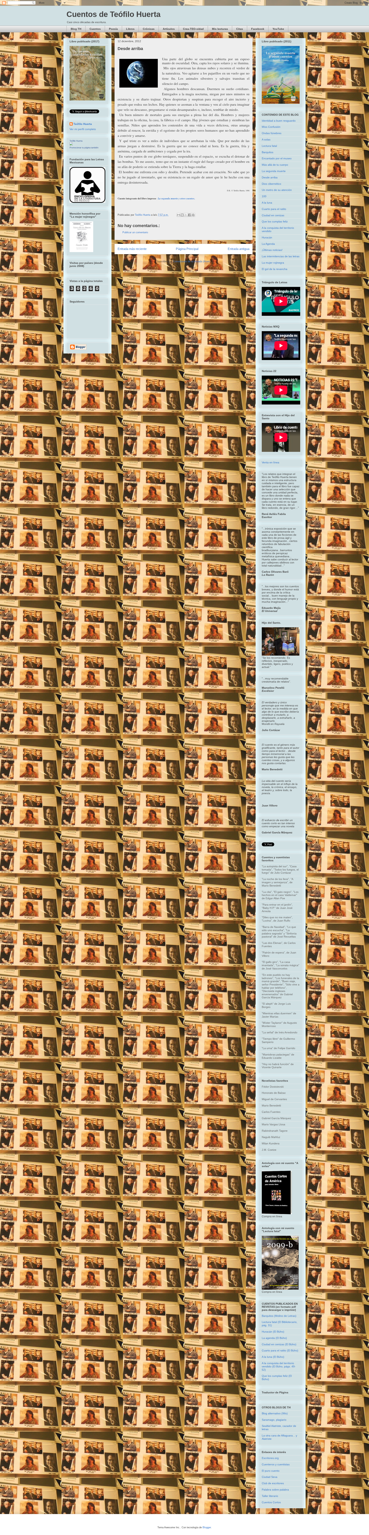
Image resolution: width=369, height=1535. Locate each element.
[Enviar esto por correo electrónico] (178, 215)
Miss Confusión (271, 126)
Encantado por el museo (277, 158)
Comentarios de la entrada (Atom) (191, 261)
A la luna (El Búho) (273, 1356)
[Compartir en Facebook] (189, 215)
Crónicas (149, 28)
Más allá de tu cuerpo (275, 164)
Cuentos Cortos (271, 1502)
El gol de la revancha (274, 269)
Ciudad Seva (269, 1476)
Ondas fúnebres (271, 133)
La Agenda (268, 243)
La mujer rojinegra (273, 262)
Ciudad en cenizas (273, 215)
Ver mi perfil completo (83, 129)
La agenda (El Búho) (274, 1337)
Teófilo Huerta (82, 123)
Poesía (113, 28)
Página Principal (187, 249)
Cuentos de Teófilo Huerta (113, 14)
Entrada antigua (238, 249)
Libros (130, 28)
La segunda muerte (274, 171)
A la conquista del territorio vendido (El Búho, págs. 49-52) (279, 1366)
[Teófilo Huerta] (71, 144)
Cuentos (95, 28)
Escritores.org (270, 1458)
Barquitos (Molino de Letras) (279, 1315)
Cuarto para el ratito (274, 209)
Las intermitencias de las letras (280, 256)
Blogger (207, 1527)
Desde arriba (270, 177)
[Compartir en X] (186, 215)
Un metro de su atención (277, 189)
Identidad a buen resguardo (279, 120)
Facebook (257, 28)
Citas (239, 28)
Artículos (169, 28)
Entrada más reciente (132, 249)
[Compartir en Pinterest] (193, 215)
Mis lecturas (220, 28)
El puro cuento (270, 1470)
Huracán (267, 237)
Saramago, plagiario (274, 1419)
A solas (266, 139)
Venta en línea (270, 462)
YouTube (278, 28)
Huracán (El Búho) (273, 1331)
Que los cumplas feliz (275, 221)
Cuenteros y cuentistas (276, 1464)
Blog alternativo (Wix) (275, 1413)
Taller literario (270, 1495)
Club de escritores (273, 1483)
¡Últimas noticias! (272, 250)
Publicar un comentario (135, 232)
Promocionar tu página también (84, 147)
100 (264, 196)
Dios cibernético (271, 183)
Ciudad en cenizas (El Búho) (279, 1344)
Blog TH (76, 28)
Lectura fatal (269, 145)
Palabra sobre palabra (275, 1489)
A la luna (267, 202)
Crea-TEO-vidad (193, 28)
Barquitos (267, 152)
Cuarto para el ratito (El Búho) (280, 1350)
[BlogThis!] (182, 215)
